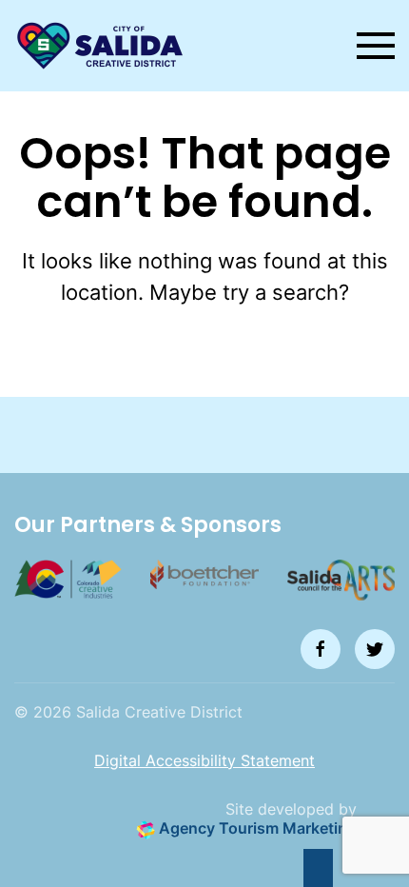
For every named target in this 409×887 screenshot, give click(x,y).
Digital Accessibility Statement (204, 760)
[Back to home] (99, 46)
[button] (376, 46)
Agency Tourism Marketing (256, 828)
